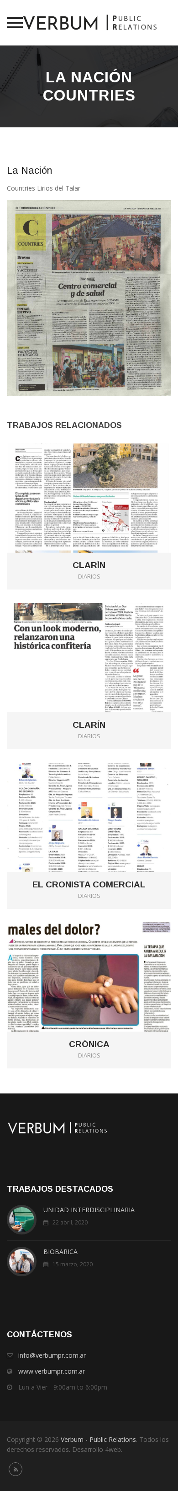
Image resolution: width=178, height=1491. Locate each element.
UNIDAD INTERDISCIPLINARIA (89, 1209)
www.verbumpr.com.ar (51, 1371)
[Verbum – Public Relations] (89, 22)
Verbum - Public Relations (98, 1439)
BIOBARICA (60, 1251)
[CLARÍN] (102, 483)
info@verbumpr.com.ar (52, 1355)
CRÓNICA (89, 1044)
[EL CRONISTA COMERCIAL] (102, 802)
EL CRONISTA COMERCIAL (89, 884)
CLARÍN (89, 565)
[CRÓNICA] (102, 962)
